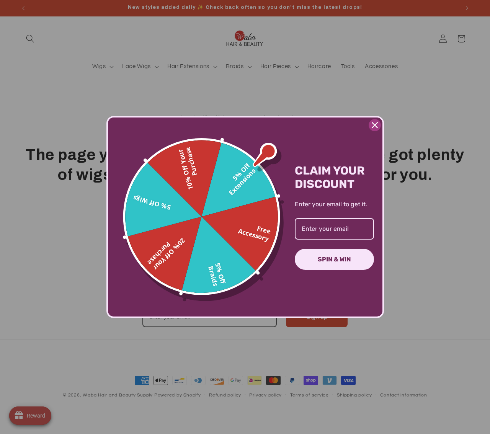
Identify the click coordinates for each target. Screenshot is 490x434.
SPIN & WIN (334, 259)
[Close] (375, 125)
